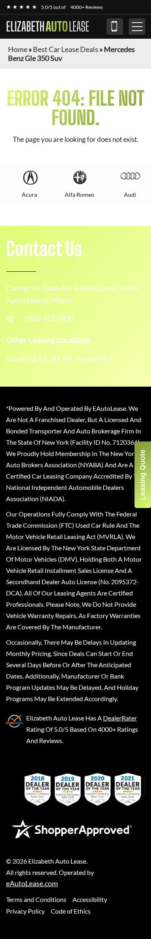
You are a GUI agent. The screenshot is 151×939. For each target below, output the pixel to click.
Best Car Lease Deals (65, 49)
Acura (29, 194)
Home (17, 49)
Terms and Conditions (36, 899)
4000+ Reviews (86, 7)
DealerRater (120, 718)
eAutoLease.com (32, 883)
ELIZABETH (47, 26)
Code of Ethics (71, 911)
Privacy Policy (25, 911)
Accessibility (89, 899)
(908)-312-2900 (115, 27)
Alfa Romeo (79, 194)
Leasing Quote (143, 475)
